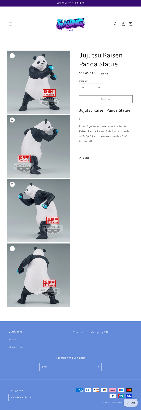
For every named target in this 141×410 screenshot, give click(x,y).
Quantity (83, 80)
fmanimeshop (110, 402)
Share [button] (86, 157)
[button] (10, 24)
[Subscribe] (97, 367)
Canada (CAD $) (19, 397)
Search (12, 339)
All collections (17, 347)
